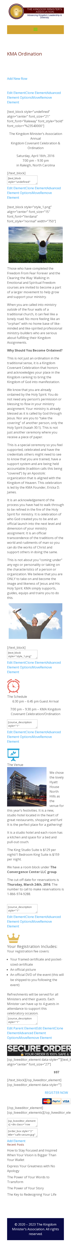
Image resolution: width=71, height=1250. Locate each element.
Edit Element (16, 93)
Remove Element (39, 1038)
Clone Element (36, 93)
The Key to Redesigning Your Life (31, 1194)
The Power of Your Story (25, 1188)
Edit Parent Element (21, 1028)
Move (36, 97)
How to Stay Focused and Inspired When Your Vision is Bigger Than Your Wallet (32, 1155)
